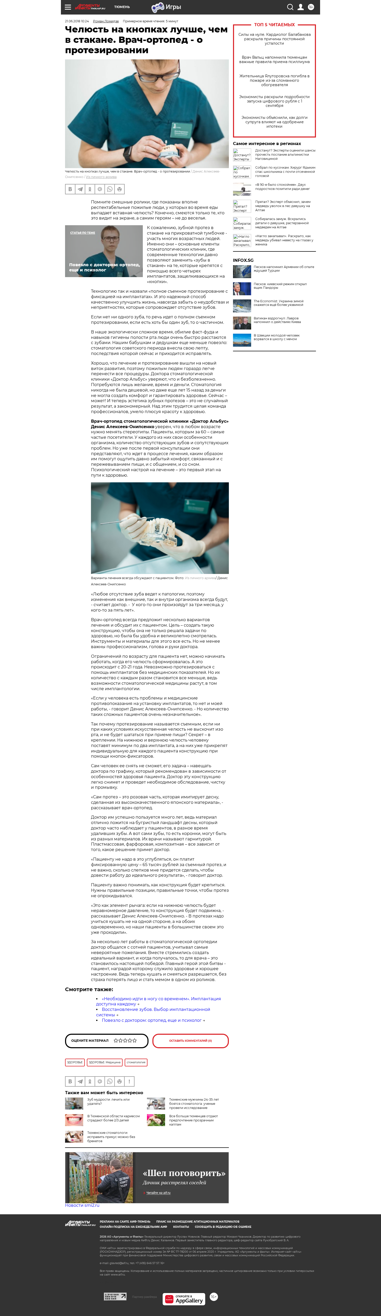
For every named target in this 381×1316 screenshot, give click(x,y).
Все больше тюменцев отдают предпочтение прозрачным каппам (193, 1120)
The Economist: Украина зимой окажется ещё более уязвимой (279, 303)
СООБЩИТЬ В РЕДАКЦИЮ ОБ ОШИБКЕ (223, 1227)
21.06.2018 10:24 (77, 21)
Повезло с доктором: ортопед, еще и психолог (152, 1020)
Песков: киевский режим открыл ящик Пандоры (280, 286)
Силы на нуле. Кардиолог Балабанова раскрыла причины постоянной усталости (274, 39)
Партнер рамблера (144, 1296)
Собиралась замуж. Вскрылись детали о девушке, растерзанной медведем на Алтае (282, 223)
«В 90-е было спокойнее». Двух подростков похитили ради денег (282, 187)
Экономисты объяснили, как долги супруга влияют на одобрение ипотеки (275, 122)
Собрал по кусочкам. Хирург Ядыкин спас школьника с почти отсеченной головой (285, 172)
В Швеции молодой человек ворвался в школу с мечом (277, 337)
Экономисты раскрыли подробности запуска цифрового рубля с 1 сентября (274, 101)
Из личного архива (101, 177)
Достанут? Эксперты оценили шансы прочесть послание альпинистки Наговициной (285, 154)
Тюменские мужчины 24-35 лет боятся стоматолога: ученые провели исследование (194, 1104)
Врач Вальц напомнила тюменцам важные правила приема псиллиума (274, 59)
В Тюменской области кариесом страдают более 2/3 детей (113, 1118)
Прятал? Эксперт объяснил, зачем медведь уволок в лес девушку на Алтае (283, 206)
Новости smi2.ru (82, 1205)
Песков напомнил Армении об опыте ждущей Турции (284, 268)
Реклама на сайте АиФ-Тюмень (125, 1221)
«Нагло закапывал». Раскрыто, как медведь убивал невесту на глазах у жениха (284, 240)
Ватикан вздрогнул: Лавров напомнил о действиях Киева (277, 320)
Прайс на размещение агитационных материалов (197, 1221)
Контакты (181, 1227)
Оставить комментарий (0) (190, 1041)
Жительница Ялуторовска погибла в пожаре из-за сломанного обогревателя (274, 80)
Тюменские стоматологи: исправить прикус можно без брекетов (111, 1137)
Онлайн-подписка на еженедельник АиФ (133, 1227)
